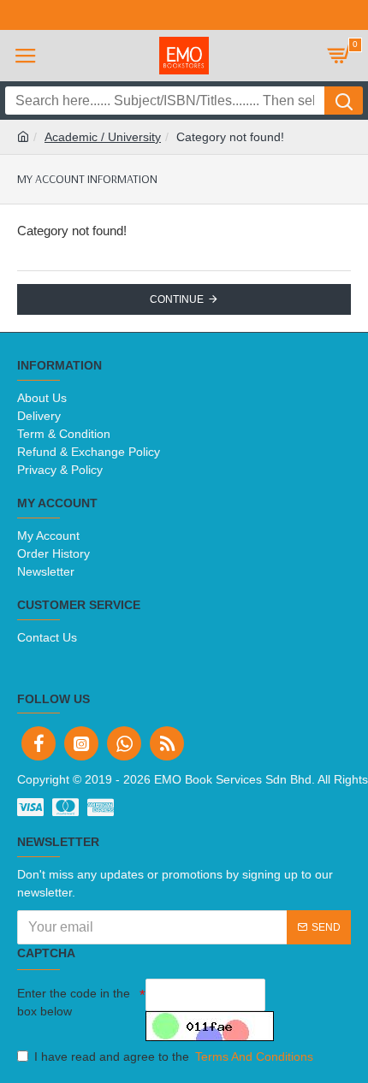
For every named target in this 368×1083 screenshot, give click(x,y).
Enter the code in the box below (73, 1002)
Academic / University (103, 137)
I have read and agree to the (173, 1056)
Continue (177, 299)
